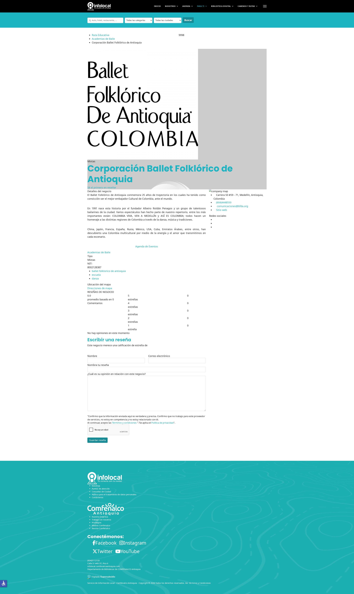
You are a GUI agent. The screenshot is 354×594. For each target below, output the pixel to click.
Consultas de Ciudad (101, 491)
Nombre (92, 356)
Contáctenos (97, 497)
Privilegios (96, 522)
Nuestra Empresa (100, 516)
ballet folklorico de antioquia (109, 271)
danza (95, 278)
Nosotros (170, 6)
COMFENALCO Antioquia (129, 569)
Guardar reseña (97, 440)
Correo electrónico (159, 356)
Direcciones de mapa (99, 288)
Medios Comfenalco (101, 525)
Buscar (188, 20)
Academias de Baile (103, 38)
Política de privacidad (162, 422)
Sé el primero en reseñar (101, 187)
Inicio (157, 6)
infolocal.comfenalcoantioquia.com (103, 566)
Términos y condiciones (124, 422)
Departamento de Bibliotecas (100, 569)
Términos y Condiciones (200, 583)
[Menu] (265, 6)
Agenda (186, 6)
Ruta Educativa (100, 35)
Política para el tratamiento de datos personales (114, 494)
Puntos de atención (101, 488)
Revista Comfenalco (101, 528)
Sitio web (221, 210)
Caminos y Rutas (246, 6)
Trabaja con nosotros (101, 519)
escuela (96, 274)
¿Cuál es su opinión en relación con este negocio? (116, 374)
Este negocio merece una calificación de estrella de (117, 345)
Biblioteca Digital (221, 6)
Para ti (200, 6)
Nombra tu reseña (98, 365)
